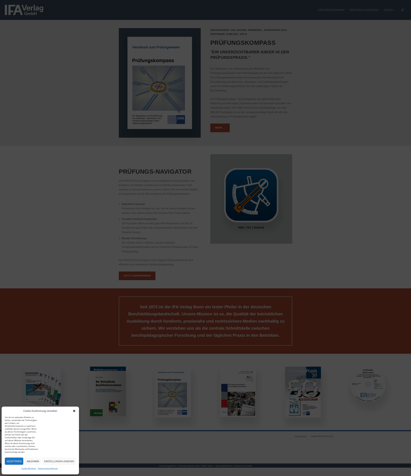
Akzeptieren (14, 461)
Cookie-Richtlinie (28, 468)
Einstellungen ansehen (59, 461)
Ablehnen (33, 461)
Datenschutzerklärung (48, 468)
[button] (74, 411)
